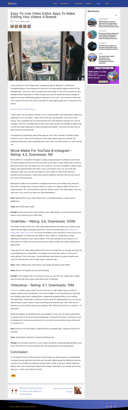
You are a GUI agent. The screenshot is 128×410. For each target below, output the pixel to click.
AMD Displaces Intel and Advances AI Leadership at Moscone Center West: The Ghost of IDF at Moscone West (109, 24)
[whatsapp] (16, 26)
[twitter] (20, 26)
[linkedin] (24, 26)
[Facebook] (115, 406)
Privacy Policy (25, 406)
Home (55, 3)
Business (88, 3)
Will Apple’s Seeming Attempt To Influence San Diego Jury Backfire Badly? (30, 391)
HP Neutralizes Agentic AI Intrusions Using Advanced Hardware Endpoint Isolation (108, 47)
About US (33, 406)
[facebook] (12, 26)
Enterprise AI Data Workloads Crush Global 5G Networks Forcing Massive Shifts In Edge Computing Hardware (109, 36)
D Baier (16, 21)
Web (98, 3)
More (107, 3)
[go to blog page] (116, 15)
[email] (29, 26)
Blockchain (78, 3)
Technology (64, 3)
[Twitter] (111, 406)
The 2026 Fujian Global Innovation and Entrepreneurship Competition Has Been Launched (106, 59)
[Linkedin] (107, 406)
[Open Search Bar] (115, 3)
